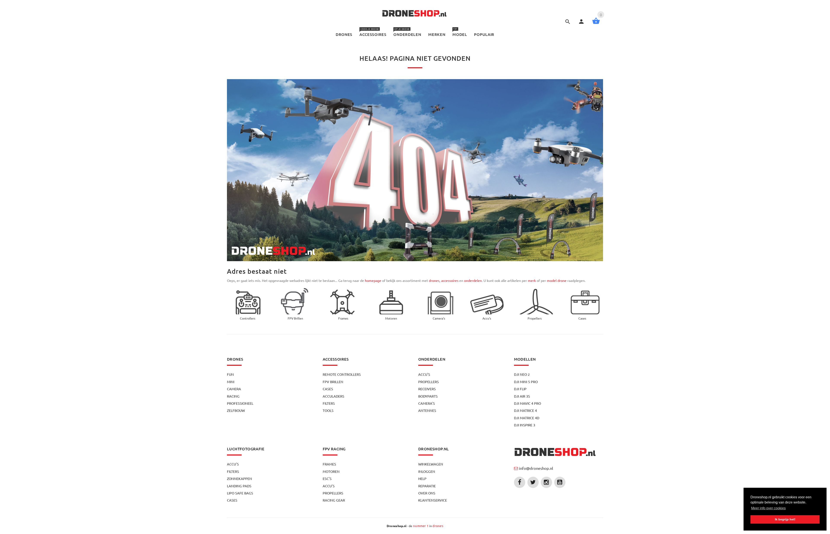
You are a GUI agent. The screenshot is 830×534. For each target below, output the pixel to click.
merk (532, 280)
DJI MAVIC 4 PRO (527, 403)
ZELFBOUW (236, 410)
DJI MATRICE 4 (525, 410)
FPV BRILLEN (333, 381)
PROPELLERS (428, 381)
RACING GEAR (334, 500)
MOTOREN (331, 471)
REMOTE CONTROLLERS (342, 374)
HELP (422, 478)
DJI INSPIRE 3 (524, 425)
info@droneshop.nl (536, 468)
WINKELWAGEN (430, 464)
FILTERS (329, 403)
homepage (373, 280)
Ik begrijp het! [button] (785, 519)
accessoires (449, 280)
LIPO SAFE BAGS (240, 493)
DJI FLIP (520, 389)
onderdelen (473, 280)
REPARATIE (427, 486)
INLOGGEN (426, 471)
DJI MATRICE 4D (526, 418)
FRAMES (329, 464)
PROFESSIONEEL (240, 403)
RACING (233, 396)
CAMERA (234, 389)
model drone (557, 280)
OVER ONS (426, 493)
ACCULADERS (333, 396)
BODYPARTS (428, 396)
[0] (596, 23)
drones (434, 280)
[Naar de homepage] (556, 453)
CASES (328, 389)
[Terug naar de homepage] (415, 14)
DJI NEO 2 (522, 374)
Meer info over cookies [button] (768, 508)
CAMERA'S (426, 403)
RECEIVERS (427, 389)
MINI (230, 381)
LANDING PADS (239, 486)
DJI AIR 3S (522, 396)
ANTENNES (427, 410)
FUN (230, 374)
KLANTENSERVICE (432, 500)
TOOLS (328, 410)
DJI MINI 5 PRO (526, 381)
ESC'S (327, 478)
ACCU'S (424, 374)
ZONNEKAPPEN (239, 478)
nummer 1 (420, 526)
